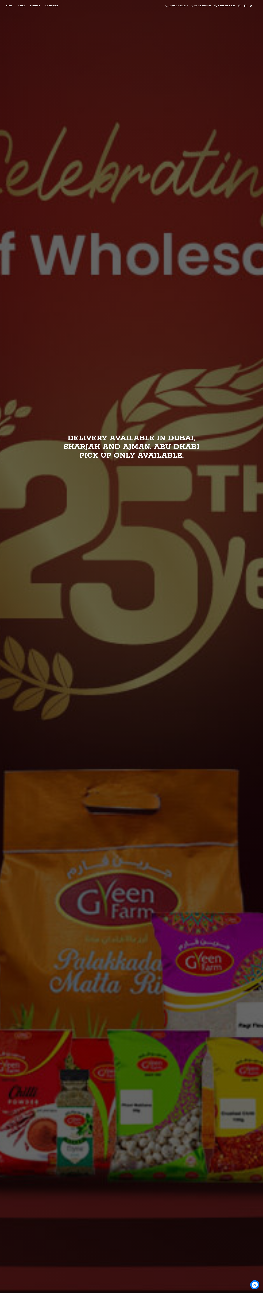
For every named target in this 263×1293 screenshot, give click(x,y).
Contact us (51, 5)
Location (35, 5)
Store (9, 5)
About (21, 5)
